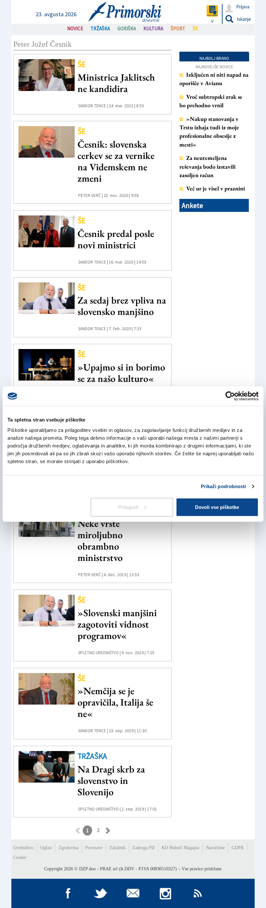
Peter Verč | (90, 195)
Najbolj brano (214, 58)
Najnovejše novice (214, 67)
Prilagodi (128, 507)
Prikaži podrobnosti (223, 486)
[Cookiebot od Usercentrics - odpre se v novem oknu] (230, 396)
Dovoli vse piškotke (217, 507)
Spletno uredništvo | (99, 652)
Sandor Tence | (93, 106)
